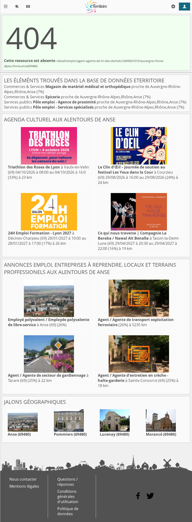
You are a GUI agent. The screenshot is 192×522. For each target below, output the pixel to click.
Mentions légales (24, 486)
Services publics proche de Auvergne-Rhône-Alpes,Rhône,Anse (91, 102)
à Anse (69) (48, 322)
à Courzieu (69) (135, 172)
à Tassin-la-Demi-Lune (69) (138, 238)
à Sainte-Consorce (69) (133, 378)
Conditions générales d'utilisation (67, 496)
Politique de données (67, 511)
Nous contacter (23, 479)
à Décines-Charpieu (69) (41, 235)
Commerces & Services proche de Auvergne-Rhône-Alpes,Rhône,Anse (73, 96)
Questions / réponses (67, 482)
